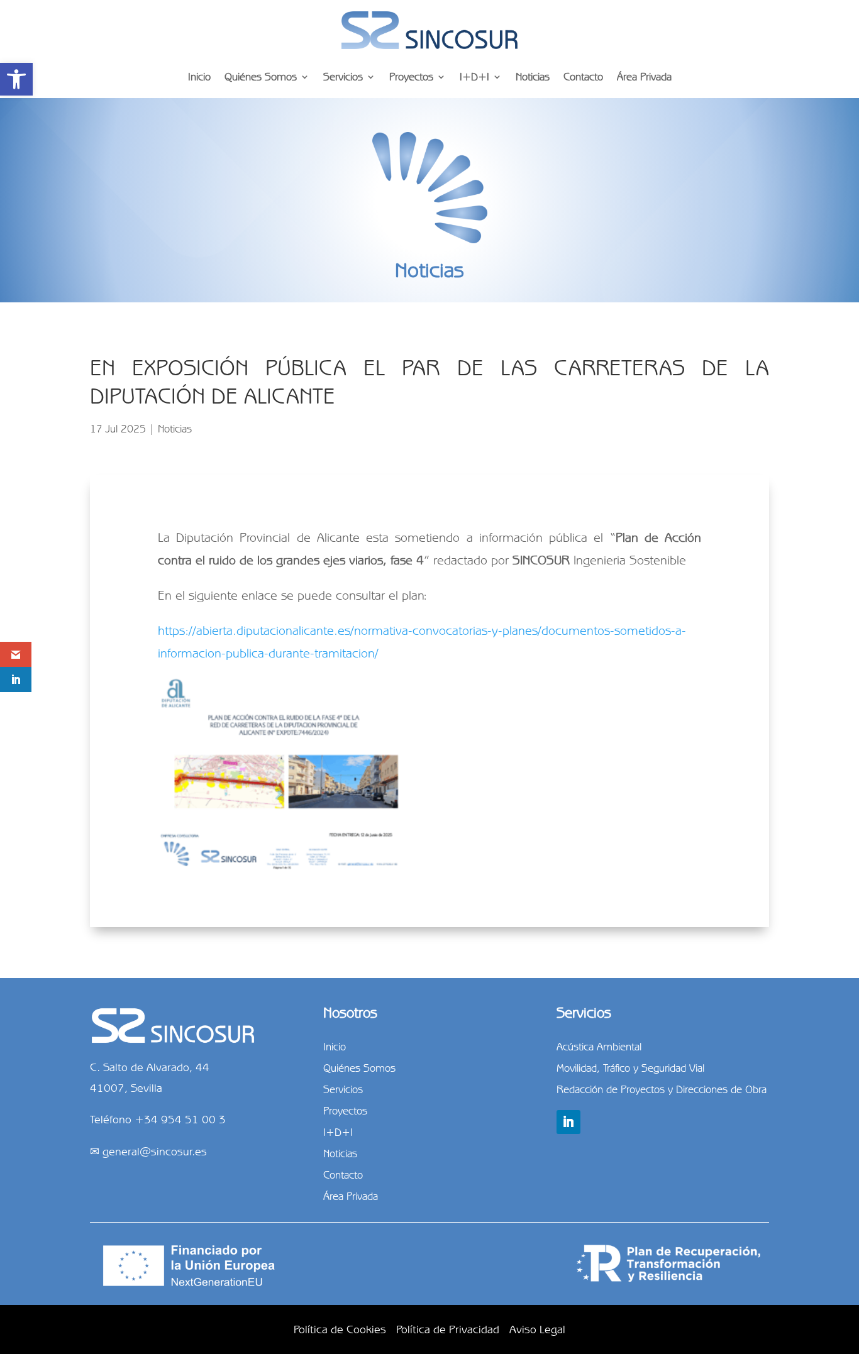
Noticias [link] (533, 76)
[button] (568, 1122)
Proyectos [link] (411, 76)
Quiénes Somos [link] (260, 76)
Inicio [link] (199, 76)
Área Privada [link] (644, 76)
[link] (16, 79)
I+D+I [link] (474, 76)
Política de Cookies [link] (340, 1329)
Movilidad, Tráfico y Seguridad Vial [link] (630, 1068)
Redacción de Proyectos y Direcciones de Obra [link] (662, 1089)
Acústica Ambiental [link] (599, 1046)
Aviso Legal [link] (537, 1329)
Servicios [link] (343, 76)
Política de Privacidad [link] (447, 1329)
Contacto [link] (583, 76)
